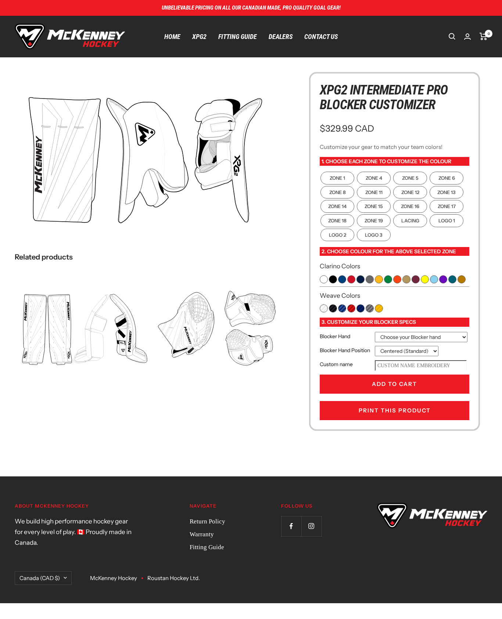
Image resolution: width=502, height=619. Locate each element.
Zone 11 (374, 192)
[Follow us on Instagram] (311, 526)
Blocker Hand (335, 336)
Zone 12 (410, 192)
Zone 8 (337, 192)
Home (172, 36)
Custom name (336, 364)
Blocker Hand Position (345, 350)
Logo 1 (446, 220)
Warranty (202, 534)
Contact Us (321, 36)
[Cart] (483, 36)
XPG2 (199, 36)
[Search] (452, 36)
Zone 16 (410, 206)
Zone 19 (374, 220)
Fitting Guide (237, 36)
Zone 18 (337, 220)
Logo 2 (337, 235)
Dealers (281, 36)
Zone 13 (446, 192)
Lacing (410, 220)
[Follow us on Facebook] (291, 526)
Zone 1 (337, 178)
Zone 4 (374, 178)
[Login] (467, 36)
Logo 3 (374, 235)
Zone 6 (446, 178)
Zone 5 (410, 178)
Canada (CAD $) (39, 578)
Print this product (395, 410)
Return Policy (207, 521)
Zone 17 (447, 206)
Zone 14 (337, 206)
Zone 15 (374, 206)
